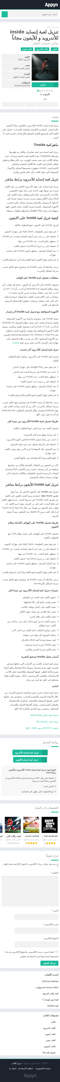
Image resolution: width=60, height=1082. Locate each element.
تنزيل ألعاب (16, 1063)
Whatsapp (7, 104)
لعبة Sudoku (52, 1005)
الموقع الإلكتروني (51, 938)
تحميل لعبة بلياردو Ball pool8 (44, 715)
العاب (48, 27)
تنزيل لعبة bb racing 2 (47, 721)
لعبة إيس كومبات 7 (50, 999)
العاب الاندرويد (42, 49)
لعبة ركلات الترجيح (50, 993)
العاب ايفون (27, 49)
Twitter (41, 104)
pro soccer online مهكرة (47, 987)
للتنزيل (42, 85)
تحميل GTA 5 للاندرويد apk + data (42, 727)
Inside (16, 342)
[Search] (5, 14)
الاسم (55, 910)
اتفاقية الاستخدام (25, 1068)
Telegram (18, 104)
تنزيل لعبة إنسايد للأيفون (27, 759)
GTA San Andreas (50, 981)
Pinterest (30, 104)
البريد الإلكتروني (50, 924)
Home (55, 27)
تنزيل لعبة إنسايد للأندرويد (27, 752)
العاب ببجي (51, 1040)
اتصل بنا (12, 1068)
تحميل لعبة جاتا (49, 1052)
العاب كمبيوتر (50, 1046)
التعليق (54, 872)
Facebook (52, 104)
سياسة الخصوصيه (43, 1068)
